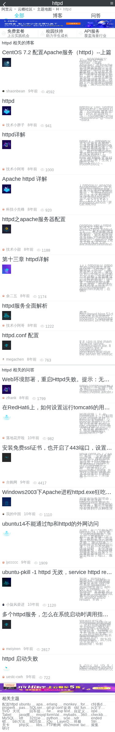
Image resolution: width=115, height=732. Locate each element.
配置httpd (10, 704)
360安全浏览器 (86, 715)
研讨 (6, 728)
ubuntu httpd (27, 704)
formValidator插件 (55, 715)
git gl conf (55, 708)
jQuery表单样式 (52, 721)
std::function (82, 708)
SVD (6, 711)
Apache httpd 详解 (24, 179)
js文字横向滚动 (99, 708)
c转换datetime (99, 704)
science (68, 718)
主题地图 (44, 9)
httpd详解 (13, 134)
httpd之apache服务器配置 (34, 219)
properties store (10, 708)
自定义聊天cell (82, 711)
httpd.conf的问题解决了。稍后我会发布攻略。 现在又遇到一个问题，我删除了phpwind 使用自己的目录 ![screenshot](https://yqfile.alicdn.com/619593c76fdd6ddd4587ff (96, 389)
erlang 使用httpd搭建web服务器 (55, 704)
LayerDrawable (65, 721)
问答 (96, 15)
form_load (86, 704)
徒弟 (67, 708)
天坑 (16, 711)
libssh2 (41, 725)
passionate (24, 708)
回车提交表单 (37, 711)
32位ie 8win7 (37, 718)
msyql (41, 715)
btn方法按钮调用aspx (21, 721)
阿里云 (7, 9)
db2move (71, 725)
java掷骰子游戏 (27, 715)
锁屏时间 (7, 721)
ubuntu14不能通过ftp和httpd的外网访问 (50, 524)
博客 (58, 15)
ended (96, 718)
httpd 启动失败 (20, 659)
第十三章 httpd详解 (25, 259)
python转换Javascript (55, 718)
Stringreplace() (96, 721)
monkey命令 (71, 704)
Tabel (6, 715)
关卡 (6, 725)
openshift (96, 711)
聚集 (94, 725)
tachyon (86, 725)
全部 (19, 15)
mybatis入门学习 (71, 715)
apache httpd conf (41, 704)
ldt (21, 718)
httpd (8, 101)
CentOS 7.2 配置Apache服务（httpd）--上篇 (56, 52)
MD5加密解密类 (37, 721)
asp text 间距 (65, 711)
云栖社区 (25, 9)
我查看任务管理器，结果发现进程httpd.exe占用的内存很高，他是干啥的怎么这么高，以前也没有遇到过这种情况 (96, 503)
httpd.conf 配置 (20, 335)
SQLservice (37, 708)
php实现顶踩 (27, 725)
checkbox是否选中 (99, 715)
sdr (76, 718)
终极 (77, 721)
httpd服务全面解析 (25, 306)
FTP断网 (54, 725)
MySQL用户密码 (10, 718)
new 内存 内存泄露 (52, 711)
